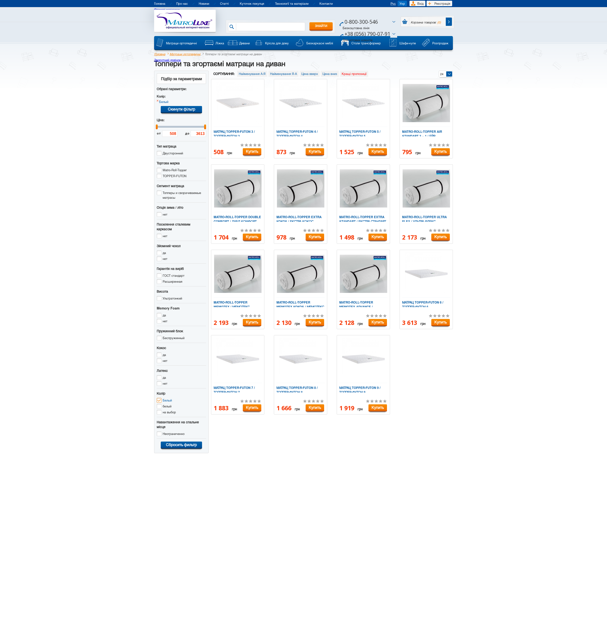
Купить (252, 151)
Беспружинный (173, 338)
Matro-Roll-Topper (175, 170)
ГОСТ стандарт (173, 275)
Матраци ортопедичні (185, 54)
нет (165, 214)
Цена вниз (329, 73)
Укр (402, 3)
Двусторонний (173, 153)
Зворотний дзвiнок (167, 60)
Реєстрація (442, 3)
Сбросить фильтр (181, 444)
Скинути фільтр (181, 109)
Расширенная (172, 281)
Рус (393, 3)
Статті (224, 3)
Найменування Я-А (283, 73)
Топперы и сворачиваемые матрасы (182, 195)
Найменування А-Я (252, 73)
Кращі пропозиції (354, 73)
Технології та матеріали (291, 3)
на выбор (169, 412)
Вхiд (420, 3)
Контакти (326, 3)
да (164, 252)
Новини (204, 3)
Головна (159, 3)
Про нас (182, 3)
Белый (163, 101)
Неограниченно (173, 433)
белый (167, 406)
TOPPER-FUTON (174, 176)
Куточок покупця (252, 3)
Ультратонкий (172, 298)
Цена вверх (309, 73)
